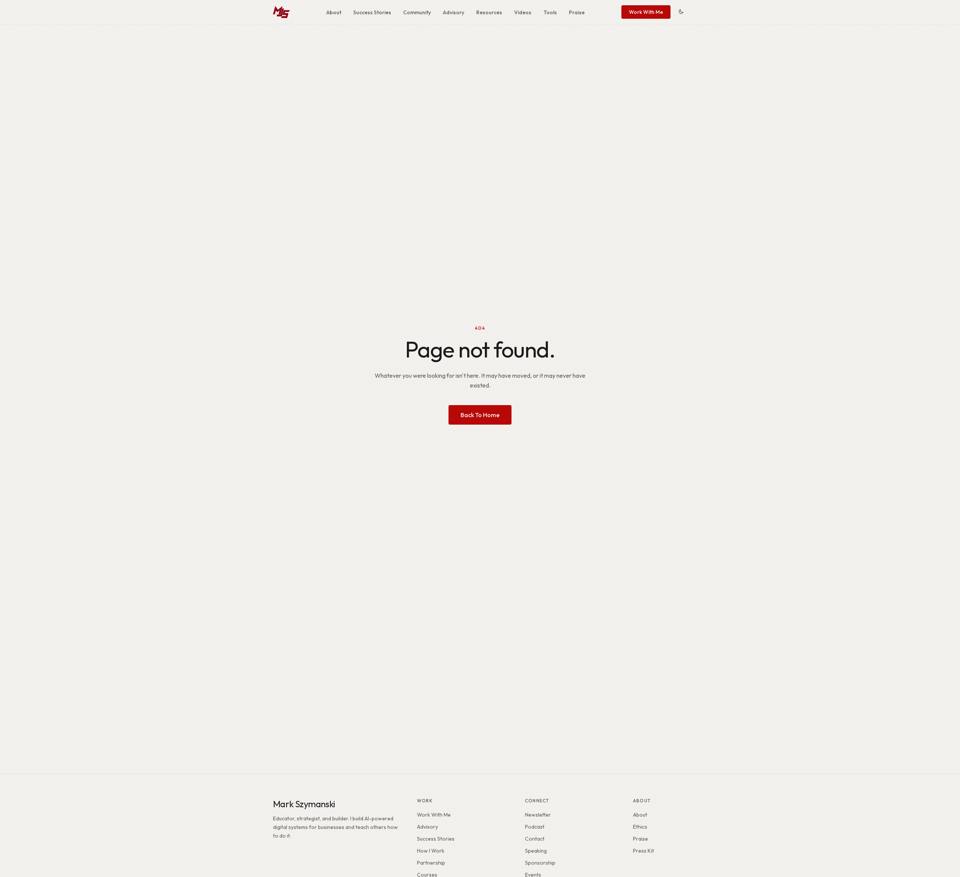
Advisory (453, 12)
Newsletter (538, 814)
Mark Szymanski (304, 803)
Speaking (536, 850)
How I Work (430, 850)
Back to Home (480, 415)
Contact (534, 838)
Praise (577, 12)
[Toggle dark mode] (681, 12)
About (333, 12)
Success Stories (372, 12)
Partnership (431, 862)
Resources (489, 12)
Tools (550, 12)
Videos (522, 12)
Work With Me (646, 12)
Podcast (534, 826)
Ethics (640, 826)
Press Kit (643, 850)
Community (417, 12)
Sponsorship (540, 862)
